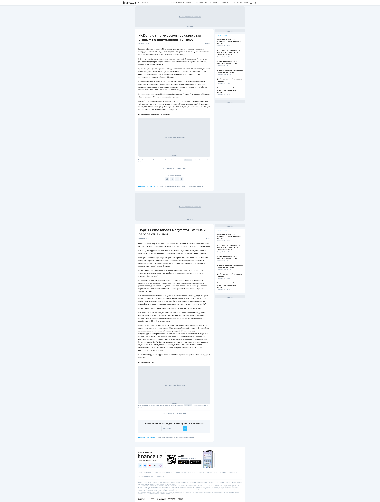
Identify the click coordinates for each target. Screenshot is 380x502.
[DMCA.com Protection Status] (141, 501)
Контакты (160, 476)
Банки (233, 2)
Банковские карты (201, 2)
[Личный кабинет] (251, 3)
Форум (239, 2)
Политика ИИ (181, 472)
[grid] (190, 316)
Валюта (181, 2)
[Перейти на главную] (129, 2)
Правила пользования (228, 472)
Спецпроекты (212, 472)
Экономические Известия (160, 114)
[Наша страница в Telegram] (140, 465)
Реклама (201, 472)
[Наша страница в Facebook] (145, 465)
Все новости (151, 186)
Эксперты (192, 472)
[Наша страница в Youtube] (150, 465)
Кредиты (189, 2)
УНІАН (153, 362)
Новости (173, 2)
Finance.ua (141, 186)
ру (247, 2)
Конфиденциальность (146, 476)
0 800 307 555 (144, 2)
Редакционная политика (163, 472)
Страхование (215, 2)
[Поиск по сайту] (255, 3)
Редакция (148, 472)
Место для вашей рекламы (190, 17)
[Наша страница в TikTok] (155, 465)
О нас (140, 472)
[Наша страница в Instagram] (160, 465)
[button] (185, 428)
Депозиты (225, 2)
